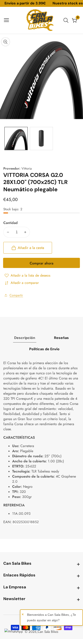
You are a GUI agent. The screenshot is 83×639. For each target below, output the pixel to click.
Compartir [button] (16, 295)
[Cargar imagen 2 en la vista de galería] (41, 138)
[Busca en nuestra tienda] (67, 20)
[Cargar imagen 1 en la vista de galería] (16, 138)
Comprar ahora (41, 263)
